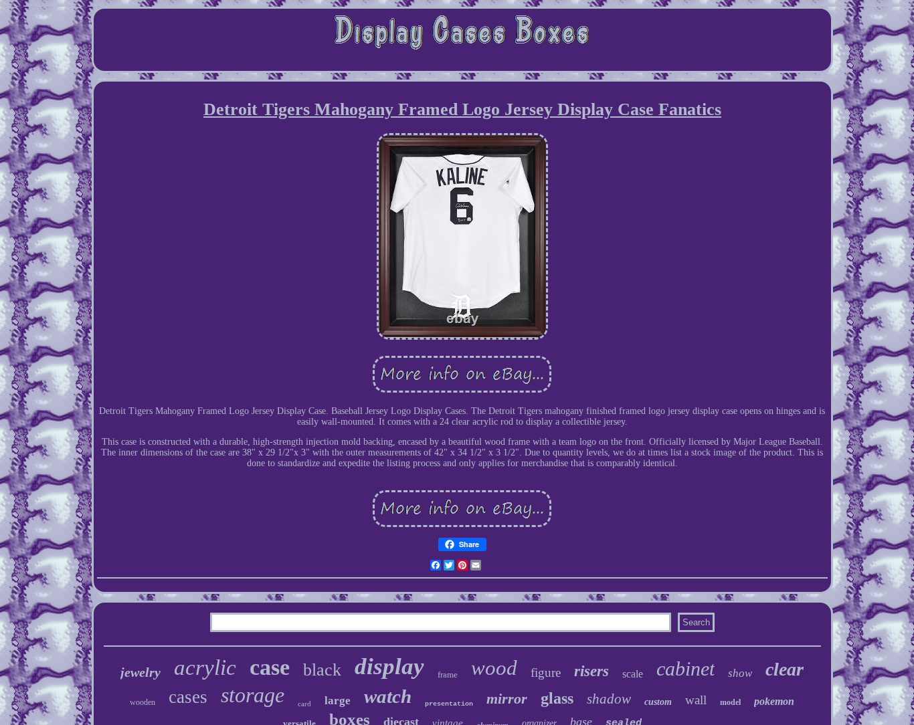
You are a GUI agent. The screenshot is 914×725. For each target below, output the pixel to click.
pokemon (774, 701)
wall (696, 700)
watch (388, 696)
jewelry (140, 672)
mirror (506, 698)
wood (494, 668)
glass (557, 698)
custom (658, 702)
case (270, 667)
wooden (142, 702)
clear (784, 669)
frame (448, 674)
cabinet (685, 668)
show (740, 673)
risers (591, 671)
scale (632, 674)
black (322, 670)
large (338, 700)
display (389, 666)
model (730, 702)
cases (188, 697)
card (304, 704)
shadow (609, 699)
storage (252, 695)
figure (546, 672)
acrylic (205, 667)
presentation (449, 704)
